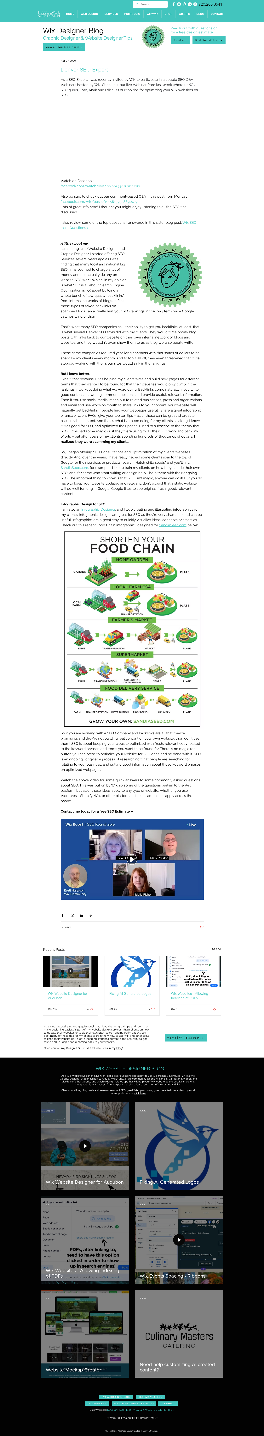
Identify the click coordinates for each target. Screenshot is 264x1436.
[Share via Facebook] (62, 915)
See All (216, 948)
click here (140, 1093)
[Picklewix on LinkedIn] (190, 4)
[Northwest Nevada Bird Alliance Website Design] (70, 971)
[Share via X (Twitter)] (72, 915)
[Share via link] (91, 915)
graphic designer (88, 1026)
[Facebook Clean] (173, 4)
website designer (61, 1026)
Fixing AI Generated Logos (130, 993)
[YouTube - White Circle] (179, 4)
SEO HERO (125, 1410)
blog (119, 1048)
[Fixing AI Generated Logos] (132, 971)
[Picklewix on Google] (195, 4)
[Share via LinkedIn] (81, 915)
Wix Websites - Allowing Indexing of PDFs (189, 995)
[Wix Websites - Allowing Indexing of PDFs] (193, 971)
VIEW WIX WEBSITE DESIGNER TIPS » (153, 1410)
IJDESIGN (112, 1410)
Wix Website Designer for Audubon (67, 995)
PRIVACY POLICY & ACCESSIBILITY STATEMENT (132, 1418)
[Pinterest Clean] (184, 4)
